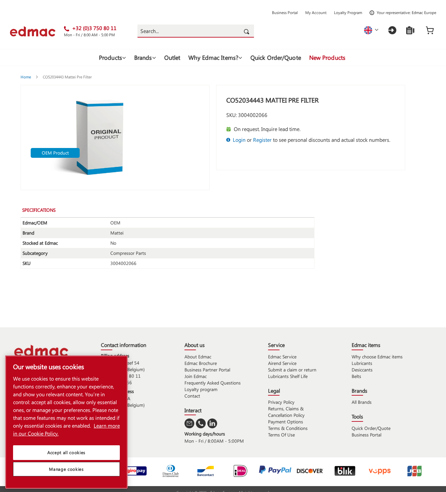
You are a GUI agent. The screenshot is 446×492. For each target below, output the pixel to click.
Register (262, 139)
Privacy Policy (281, 402)
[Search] (247, 31)
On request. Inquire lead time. (267, 128)
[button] (371, 30)
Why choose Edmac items (377, 356)
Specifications (39, 210)
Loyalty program (200, 389)
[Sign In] (392, 30)
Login (239, 139)
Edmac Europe (424, 12)
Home (26, 76)
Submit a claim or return (292, 370)
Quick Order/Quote (371, 428)
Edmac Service (282, 356)
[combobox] (195, 31)
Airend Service (282, 363)
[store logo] (37, 31)
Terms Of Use (281, 435)
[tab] (44, 209)
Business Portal (285, 12)
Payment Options (285, 421)
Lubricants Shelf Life (288, 376)
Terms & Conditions (288, 428)
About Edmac (197, 356)
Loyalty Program (348, 12)
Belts (356, 376)
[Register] (410, 30)
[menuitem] (112, 57)
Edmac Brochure (200, 363)
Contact (192, 396)
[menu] (223, 57)
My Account (316, 12)
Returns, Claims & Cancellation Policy (286, 411)
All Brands (362, 402)
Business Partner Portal (207, 370)
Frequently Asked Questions (212, 383)
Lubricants (362, 363)
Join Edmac (195, 376)
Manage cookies (66, 469)
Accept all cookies (66, 452)
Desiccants (362, 370)
